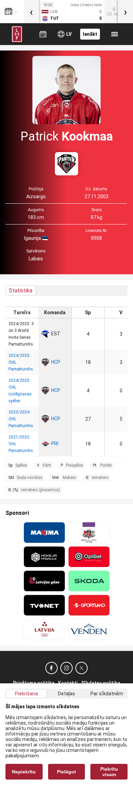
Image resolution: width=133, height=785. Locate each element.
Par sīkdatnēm (106, 693)
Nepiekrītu (24, 771)
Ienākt (90, 34)
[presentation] (31, 11)
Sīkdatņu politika (100, 683)
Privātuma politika (34, 683)
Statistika (20, 290)
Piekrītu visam (109, 771)
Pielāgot (66, 771)
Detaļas (66, 693)
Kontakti (68, 683)
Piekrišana (26, 693)
